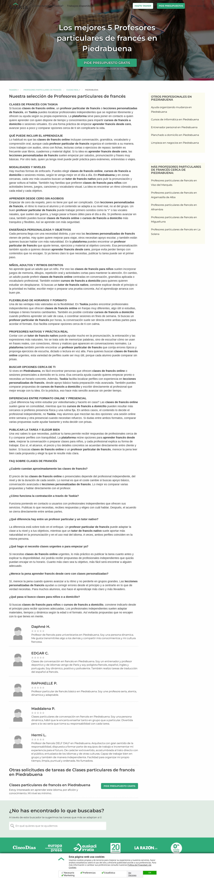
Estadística (109, 872)
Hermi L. (38, 735)
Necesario (69, 872)
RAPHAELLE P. (44, 683)
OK (149, 872)
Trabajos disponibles (80, 5)
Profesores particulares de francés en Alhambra (174, 207)
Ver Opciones (132, 874)
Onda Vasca (176, 848)
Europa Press (54, 848)
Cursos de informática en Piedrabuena (175, 119)
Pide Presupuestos (171, 5)
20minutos (115, 848)
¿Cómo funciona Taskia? (47, 5)
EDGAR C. (39, 653)
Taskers (13, 90)
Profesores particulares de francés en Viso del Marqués (174, 183)
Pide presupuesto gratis (107, 63)
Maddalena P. (43, 709)
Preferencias (89, 872)
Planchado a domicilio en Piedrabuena (175, 134)
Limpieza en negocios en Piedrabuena (175, 142)
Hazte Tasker (143, 5)
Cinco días (24, 848)
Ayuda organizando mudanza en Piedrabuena (171, 109)
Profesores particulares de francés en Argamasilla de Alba (174, 195)
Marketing (69, 875)
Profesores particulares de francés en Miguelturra (174, 219)
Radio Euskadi (85, 848)
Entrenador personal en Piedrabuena (174, 127)
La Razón (146, 848)
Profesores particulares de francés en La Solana (175, 232)
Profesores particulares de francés (42, 90)
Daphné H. (40, 627)
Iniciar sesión (197, 5)
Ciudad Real (72, 90)
